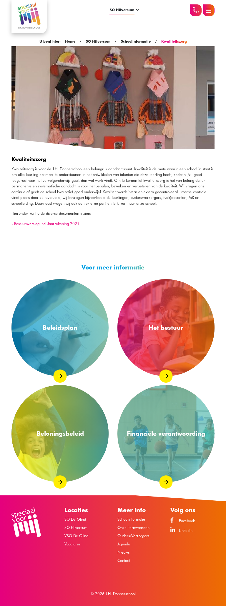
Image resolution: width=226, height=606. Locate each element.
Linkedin (185, 530)
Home (70, 41)
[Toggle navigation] (209, 10)
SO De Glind (75, 519)
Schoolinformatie (136, 41)
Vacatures (72, 544)
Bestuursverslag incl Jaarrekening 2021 (46, 223)
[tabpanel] (113, 149)
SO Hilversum (122, 10)
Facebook (186, 520)
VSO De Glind (76, 536)
